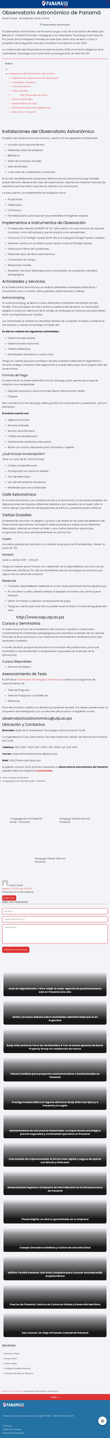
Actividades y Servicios (24, 82)
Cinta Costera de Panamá (15, 777)
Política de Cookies (12, 1429)
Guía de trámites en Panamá (18, 1373)
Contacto (7, 1425)
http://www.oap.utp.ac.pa (29, 95)
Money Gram (10, 1358)
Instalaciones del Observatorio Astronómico (32, 73)
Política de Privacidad (13, 1433)
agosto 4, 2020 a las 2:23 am (17, 888)
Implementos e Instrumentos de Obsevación (35, 78)
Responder (9, 897)
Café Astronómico (21, 86)
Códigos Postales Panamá (17, 1368)
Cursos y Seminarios (22, 99)
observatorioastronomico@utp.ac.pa (31, 107)
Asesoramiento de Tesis (24, 103)
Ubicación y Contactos (24, 111)
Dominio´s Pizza (11, 1353)
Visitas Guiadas (20, 90)
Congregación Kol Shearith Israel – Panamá (23, 781)
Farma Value (10, 1363)
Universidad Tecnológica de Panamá (39, 679)
